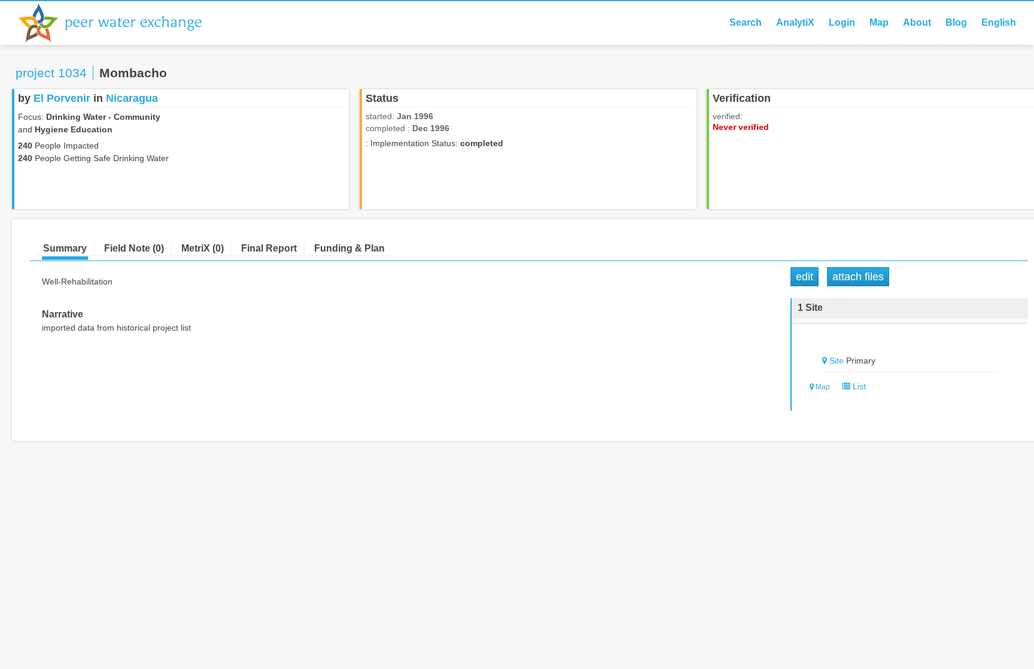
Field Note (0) (134, 248)
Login (842, 22)
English (998, 22)
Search (745, 22)
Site (836, 360)
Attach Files (858, 277)
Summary (65, 248)
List (858, 386)
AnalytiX (795, 22)
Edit (804, 277)
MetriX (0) (202, 248)
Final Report (269, 248)
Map (879, 22)
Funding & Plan (349, 248)
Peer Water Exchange (119, 22)
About (917, 22)
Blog (956, 22)
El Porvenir (62, 98)
